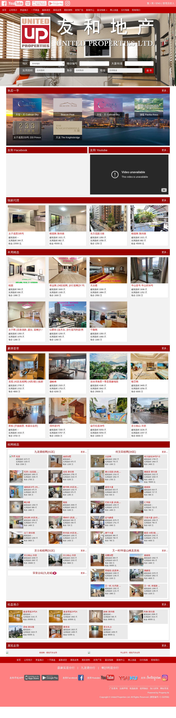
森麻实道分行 (66, 667)
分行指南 (125, 10)
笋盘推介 (24, 10)
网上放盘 (114, 10)
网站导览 (164, 688)
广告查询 (113, 688)
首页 (4, 10)
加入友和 (154, 688)
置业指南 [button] (101, 10)
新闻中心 (90, 10)
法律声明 (123, 688)
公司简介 (13, 10)
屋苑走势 (57, 10)
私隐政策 (134, 688)
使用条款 (144, 688)
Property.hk (164, 692)
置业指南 (109, 660)
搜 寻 (149, 70)
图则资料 (68, 10)
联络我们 (136, 10)
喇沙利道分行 (110, 667)
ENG (158, 3)
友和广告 (79, 10)
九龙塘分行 (88, 667)
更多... (165, 90)
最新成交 (46, 10)
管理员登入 (168, 3)
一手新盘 (35, 10)
